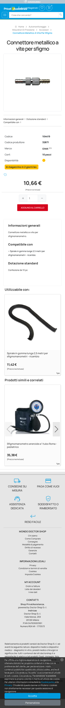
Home (19, 26)
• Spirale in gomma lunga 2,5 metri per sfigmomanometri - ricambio (26, 253)
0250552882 (34, 1)
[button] (56, 429)
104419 (46, 136)
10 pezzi (46, 154)
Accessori (44, 29)
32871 (45, 142)
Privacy (8, 685)
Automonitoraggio (37, 26)
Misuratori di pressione (23, 29)
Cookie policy (48, 682)
